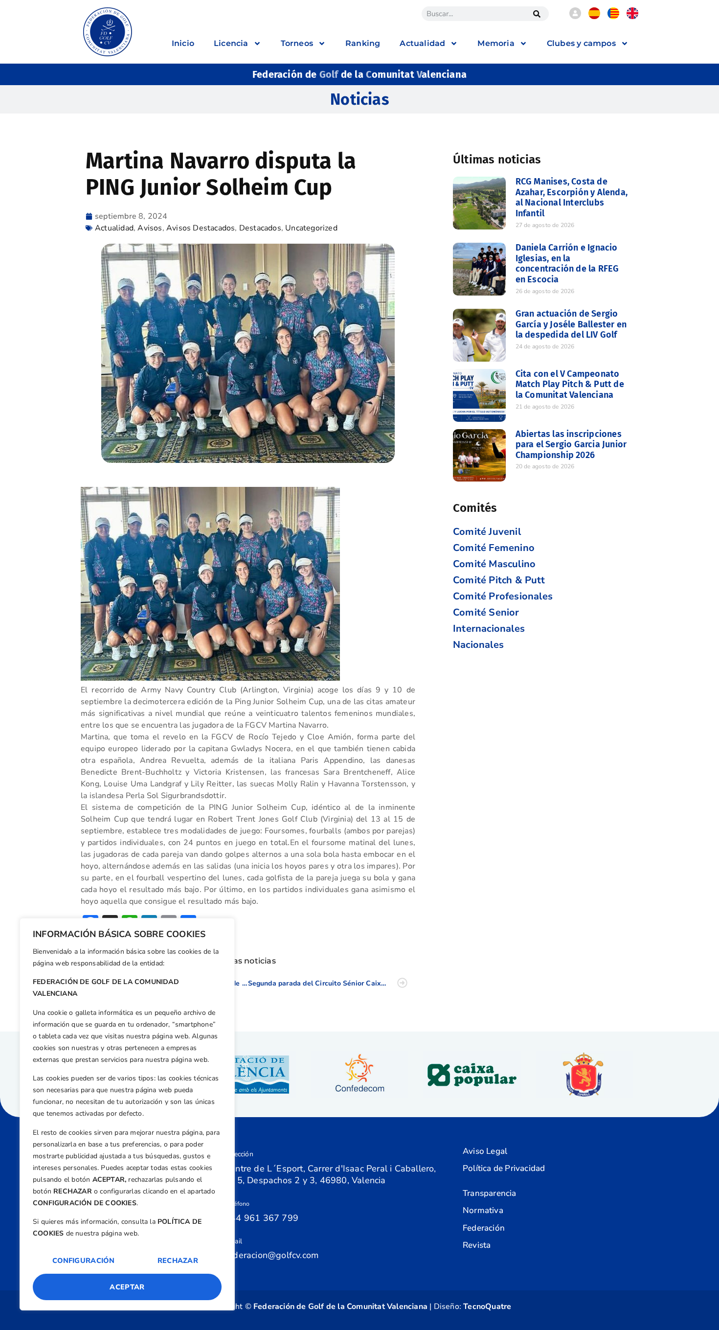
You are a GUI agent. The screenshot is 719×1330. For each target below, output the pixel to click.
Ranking (362, 43)
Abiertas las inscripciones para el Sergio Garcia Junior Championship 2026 (571, 444)
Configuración (83, 1260)
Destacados (260, 228)
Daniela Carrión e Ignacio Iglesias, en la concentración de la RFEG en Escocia (567, 263)
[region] (127, 1114)
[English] (632, 16)
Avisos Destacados (200, 228)
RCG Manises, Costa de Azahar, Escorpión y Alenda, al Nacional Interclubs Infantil (572, 197)
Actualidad (114, 228)
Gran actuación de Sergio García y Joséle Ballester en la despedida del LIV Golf (571, 324)
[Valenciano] (613, 16)
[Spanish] (594, 16)
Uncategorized (311, 228)
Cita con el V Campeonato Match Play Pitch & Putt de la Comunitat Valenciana (570, 384)
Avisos (149, 228)
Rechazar (177, 1260)
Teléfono (237, 1204)
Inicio (183, 43)
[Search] (536, 13)
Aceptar (127, 1287)
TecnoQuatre (487, 1306)
